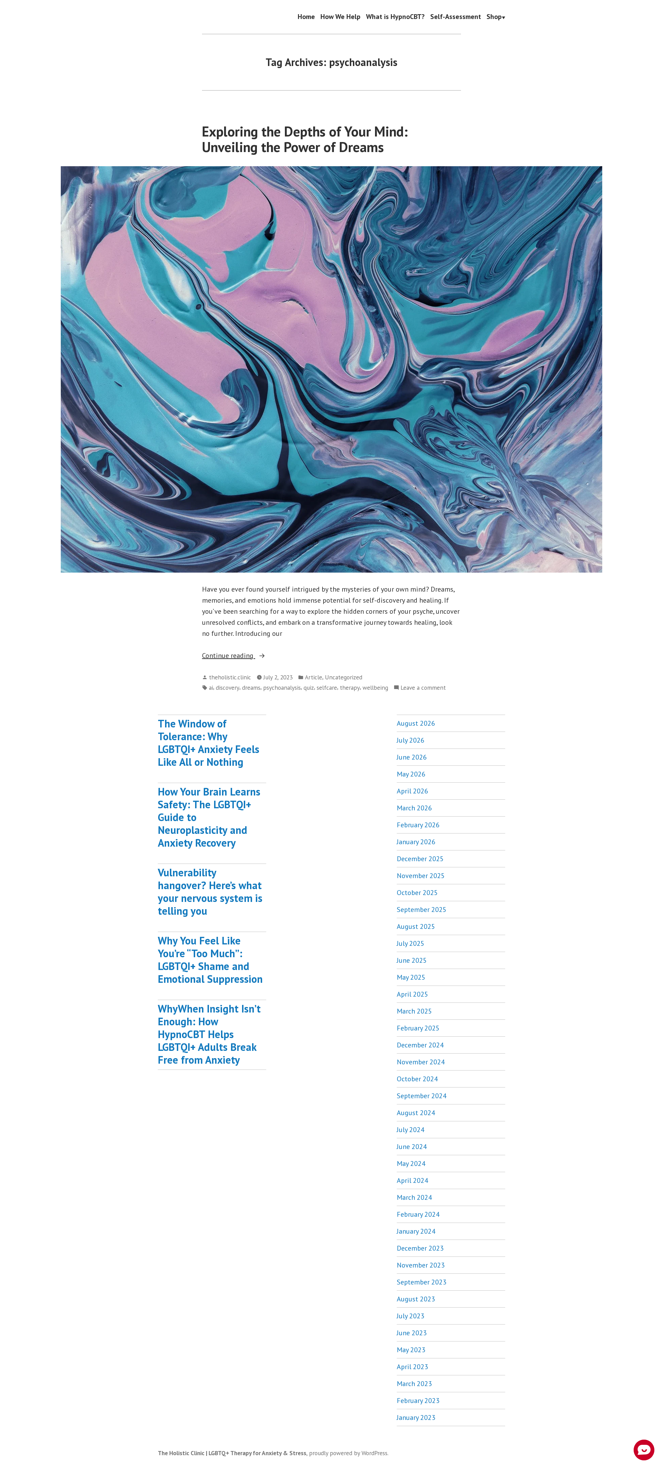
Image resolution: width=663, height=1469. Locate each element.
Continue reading (244, 656)
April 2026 (412, 791)
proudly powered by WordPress (348, 1453)
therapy (350, 687)
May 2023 (411, 1349)
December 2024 (420, 1044)
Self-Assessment (455, 17)
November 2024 (421, 1061)
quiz (309, 687)
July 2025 (410, 943)
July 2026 (410, 740)
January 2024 (416, 1231)
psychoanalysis (282, 687)
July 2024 (410, 1129)
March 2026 (414, 807)
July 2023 (410, 1315)
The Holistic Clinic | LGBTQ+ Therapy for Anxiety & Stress (232, 1453)
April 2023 (412, 1366)
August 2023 (416, 1298)
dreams (251, 687)
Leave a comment (423, 688)
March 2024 (414, 1197)
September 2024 (421, 1095)
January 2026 (416, 841)
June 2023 (412, 1332)
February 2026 (418, 824)
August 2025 (416, 926)
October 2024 (417, 1078)
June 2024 (412, 1146)
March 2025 (414, 1011)
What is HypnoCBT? (395, 17)
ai (211, 687)
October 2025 (417, 892)
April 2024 (412, 1180)
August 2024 (416, 1112)
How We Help (340, 17)
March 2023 (414, 1383)
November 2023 (421, 1265)
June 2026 (412, 757)
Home (306, 17)
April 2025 (412, 994)
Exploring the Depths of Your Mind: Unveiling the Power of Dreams (305, 139)
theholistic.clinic (230, 677)
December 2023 (420, 1248)
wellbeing (375, 687)
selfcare (327, 687)
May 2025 (411, 977)
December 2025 (420, 858)
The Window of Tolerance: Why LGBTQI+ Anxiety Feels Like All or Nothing (208, 743)
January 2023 (416, 1417)
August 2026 (416, 723)
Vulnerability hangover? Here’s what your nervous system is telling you (210, 891)
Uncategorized (343, 677)
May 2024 (411, 1163)
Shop (494, 17)
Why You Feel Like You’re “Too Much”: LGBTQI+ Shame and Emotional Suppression (210, 960)
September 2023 (421, 1282)
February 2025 (418, 1028)
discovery (227, 687)
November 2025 (421, 875)
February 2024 (418, 1214)
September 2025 (421, 909)
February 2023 (418, 1400)
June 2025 (412, 960)
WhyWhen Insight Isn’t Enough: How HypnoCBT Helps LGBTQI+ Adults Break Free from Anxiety (209, 1034)
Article (313, 677)
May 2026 (411, 774)
